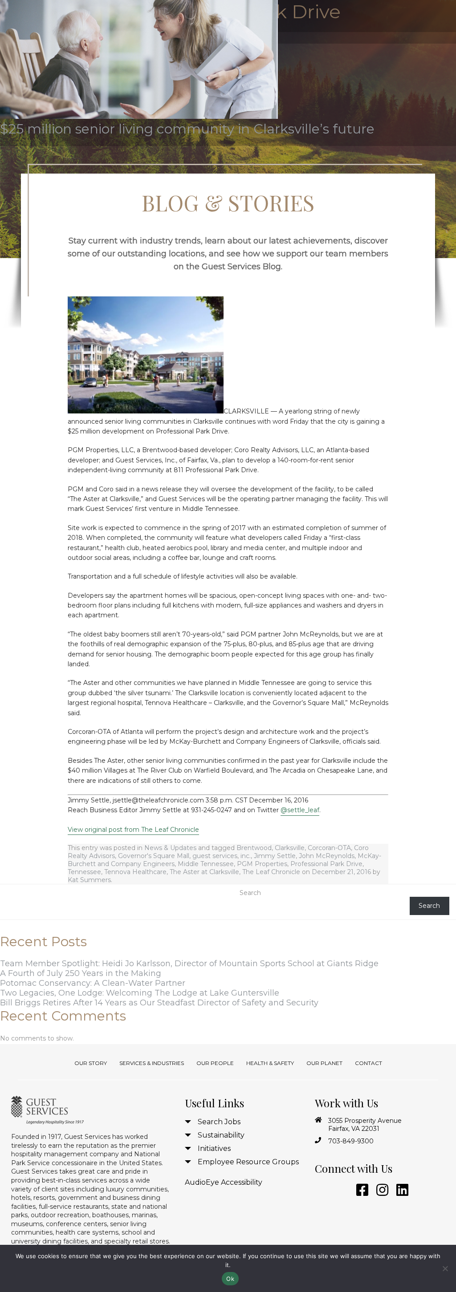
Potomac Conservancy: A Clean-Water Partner (92, 983)
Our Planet (324, 1063)
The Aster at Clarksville (204, 872)
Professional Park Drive (326, 864)
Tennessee (84, 872)
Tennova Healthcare (135, 872)
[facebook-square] (360, 1190)
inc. (245, 856)
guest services (214, 856)
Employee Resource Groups (248, 1162)
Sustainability (221, 1135)
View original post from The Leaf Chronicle (133, 830)
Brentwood (254, 848)
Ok (230, 1278)
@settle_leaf (300, 810)
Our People (215, 1063)
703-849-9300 (351, 1141)
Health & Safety (270, 1063)
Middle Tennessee (206, 864)
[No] (444, 1268)
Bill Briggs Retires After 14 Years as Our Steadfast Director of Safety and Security (159, 1003)
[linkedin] (400, 1190)
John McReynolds (326, 856)
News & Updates (170, 848)
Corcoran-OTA (329, 848)
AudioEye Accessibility (223, 1182)
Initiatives (214, 1148)
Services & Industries (151, 1063)
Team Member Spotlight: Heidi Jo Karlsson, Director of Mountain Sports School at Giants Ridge (189, 963)
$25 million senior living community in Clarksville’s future (187, 129)
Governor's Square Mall (153, 856)
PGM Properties (262, 864)
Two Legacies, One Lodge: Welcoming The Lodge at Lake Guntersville (139, 993)
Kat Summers (89, 880)
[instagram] (380, 1190)
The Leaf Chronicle (271, 872)
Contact (368, 1063)
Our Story (90, 1063)
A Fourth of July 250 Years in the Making (80, 973)
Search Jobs (219, 1122)
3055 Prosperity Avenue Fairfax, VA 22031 (365, 1125)
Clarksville (290, 848)
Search (250, 893)
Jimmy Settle (275, 856)
